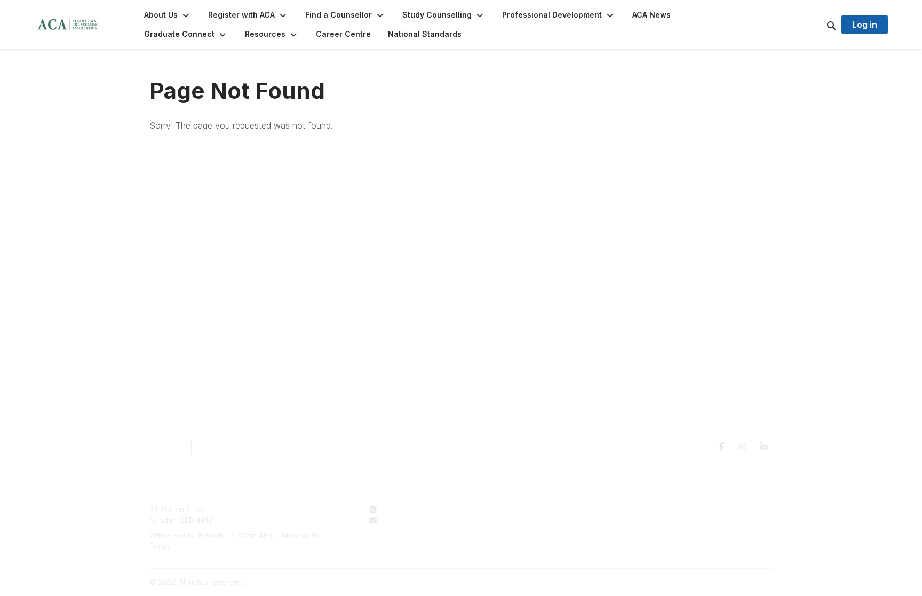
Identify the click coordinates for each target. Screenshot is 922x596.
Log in (864, 24)
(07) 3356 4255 (408, 509)
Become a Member (541, 530)
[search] (818, 24)
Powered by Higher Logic (727, 581)
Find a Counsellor (538, 520)
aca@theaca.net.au (415, 520)
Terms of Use (669, 520)
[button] (168, 15)
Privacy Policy (670, 509)
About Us (524, 509)
